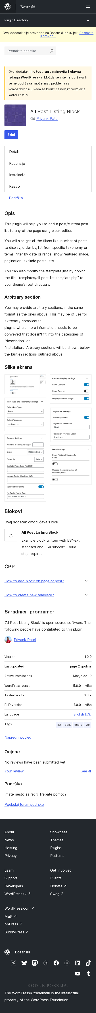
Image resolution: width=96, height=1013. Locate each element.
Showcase (58, 832)
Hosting (10, 848)
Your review (14, 771)
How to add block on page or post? (34, 581)
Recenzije (17, 163)
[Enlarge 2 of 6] (40, 403)
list (59, 724)
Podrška (16, 198)
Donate (58, 886)
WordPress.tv (17, 894)
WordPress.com (19, 908)
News (9, 840)
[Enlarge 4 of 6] (85, 380)
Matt (10, 916)
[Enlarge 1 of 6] (40, 380)
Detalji (14, 151)
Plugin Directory (16, 20)
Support (10, 878)
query (78, 724)
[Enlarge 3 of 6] (40, 440)
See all (86, 771)
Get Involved (61, 870)
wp (88, 724)
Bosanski (22, 952)
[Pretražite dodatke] (51, 50)
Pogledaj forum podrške (24, 804)
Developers (13, 886)
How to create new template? (29, 595)
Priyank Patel (47, 118)
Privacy (10, 855)
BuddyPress (16, 932)
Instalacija (17, 175)
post (68, 724)
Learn (9, 870)
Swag (57, 894)
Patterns (57, 855)
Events (56, 878)
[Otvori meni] (89, 6)
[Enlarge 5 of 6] (85, 413)
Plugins (56, 848)
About (9, 832)
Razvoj (15, 186)
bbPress (13, 924)
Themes (56, 840)
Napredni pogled (17, 737)
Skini (11, 135)
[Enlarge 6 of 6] (85, 451)
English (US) (83, 714)
